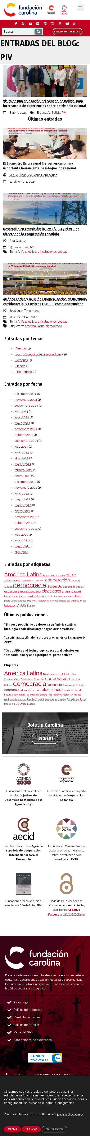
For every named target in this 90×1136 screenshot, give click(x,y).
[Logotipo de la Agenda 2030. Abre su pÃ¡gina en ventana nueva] (23, 774)
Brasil (46, 575)
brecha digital (57, 575)
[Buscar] (38, 32)
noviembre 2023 (26, 429)
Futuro (7, 596)
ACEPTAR (12, 1129)
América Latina (34, 326)
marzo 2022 (23, 505)
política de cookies (70, 1114)
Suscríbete (45, 738)
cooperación (57, 579)
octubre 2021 (24, 522)
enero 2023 (22, 476)
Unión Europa (27, 605)
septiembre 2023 (26, 440)
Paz (29, 600)
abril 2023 (21, 458)
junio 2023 (22, 452)
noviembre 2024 (26, 399)
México (77, 596)
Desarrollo (54, 586)
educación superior (30, 591)
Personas (21, 360)
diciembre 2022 (25, 481)
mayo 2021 (22, 546)
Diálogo (80, 586)
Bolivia (55, 112)
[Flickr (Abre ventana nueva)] (38, 24)
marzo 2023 (23, 464)
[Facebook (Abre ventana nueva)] (16, 24)
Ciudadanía (27, 580)
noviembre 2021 (26, 517)
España (66, 591)
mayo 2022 (22, 499)
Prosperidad (23, 372)
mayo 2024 (22, 423)
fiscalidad (76, 591)
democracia (54, 326)
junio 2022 (22, 493)
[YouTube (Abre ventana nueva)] (30, 24)
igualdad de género (36, 596)
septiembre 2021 (26, 528)
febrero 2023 (23, 470)
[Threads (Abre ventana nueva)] (60, 24)
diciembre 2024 (25, 393)
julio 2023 (21, 446)
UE (17, 605)
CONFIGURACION (54, 1129)
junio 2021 (21, 540)
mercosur (68, 596)
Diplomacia (69, 586)
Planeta (20, 366)
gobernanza (18, 596)
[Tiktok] (74, 24)
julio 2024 (21, 411)
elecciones (51, 591)
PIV (64, 112)
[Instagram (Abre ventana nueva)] (52, 24)
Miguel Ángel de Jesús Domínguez (33, 175)
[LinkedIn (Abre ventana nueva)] (45, 24)
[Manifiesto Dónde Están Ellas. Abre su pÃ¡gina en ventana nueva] (23, 884)
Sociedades (73, 600)
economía (11, 591)
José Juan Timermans (24, 310)
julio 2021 (21, 534)
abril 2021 (21, 552)
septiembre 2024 (26, 405)
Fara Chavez (17, 240)
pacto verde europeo (15, 600)
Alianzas (21, 348)
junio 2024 (22, 417)
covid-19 (75, 580)
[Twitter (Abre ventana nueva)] (23, 24)
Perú (34, 600)
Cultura (8, 586)
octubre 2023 (24, 435)
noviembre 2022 (26, 487)
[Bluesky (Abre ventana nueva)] (67, 24)
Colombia (39, 580)
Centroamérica (12, 580)
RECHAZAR (31, 1129)
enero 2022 (22, 511)
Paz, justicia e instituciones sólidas (44, 251)
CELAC (71, 575)
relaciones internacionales (52, 600)
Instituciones (55, 596)
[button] (80, 7)
